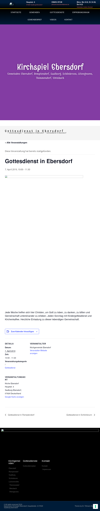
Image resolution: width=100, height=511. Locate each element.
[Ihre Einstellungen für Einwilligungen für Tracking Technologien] (95, 506)
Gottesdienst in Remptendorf (20, 414)
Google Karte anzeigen (14, 396)
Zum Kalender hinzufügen (22, 331)
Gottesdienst (10, 367)
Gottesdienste (57, 12)
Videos (53, 20)
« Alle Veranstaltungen (16, 142)
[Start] (5, 133)
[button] (2, 71)
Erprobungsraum (80, 12)
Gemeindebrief (35, 20)
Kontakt (68, 20)
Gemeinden (34, 12)
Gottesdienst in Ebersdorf (56, 133)
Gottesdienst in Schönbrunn (79, 414)
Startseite (16, 12)
